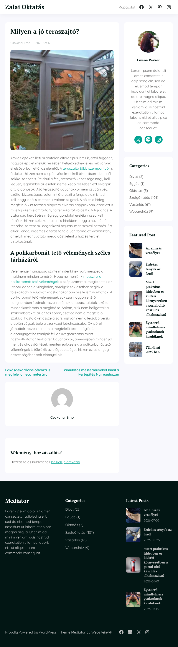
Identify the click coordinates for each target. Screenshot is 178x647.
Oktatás (136, 190)
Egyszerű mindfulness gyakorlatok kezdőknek (155, 329)
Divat (133, 176)
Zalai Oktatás (24, 7)
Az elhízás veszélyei (154, 250)
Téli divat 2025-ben (153, 349)
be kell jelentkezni (65, 462)
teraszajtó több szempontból (86, 168)
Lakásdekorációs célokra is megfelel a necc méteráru (27, 372)
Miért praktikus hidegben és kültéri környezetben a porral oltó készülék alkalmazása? (156, 298)
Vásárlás (136, 204)
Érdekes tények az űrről (153, 269)
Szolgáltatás (139, 197)
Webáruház (138, 211)
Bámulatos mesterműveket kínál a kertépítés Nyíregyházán (91, 372)
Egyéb (134, 183)
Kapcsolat (127, 7)
